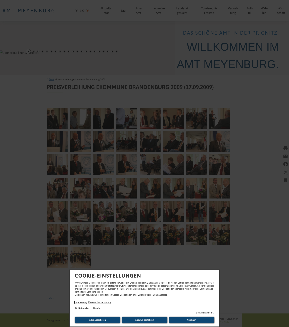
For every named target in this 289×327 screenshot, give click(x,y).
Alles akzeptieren (97, 320)
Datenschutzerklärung (100, 302)
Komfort (97, 308)
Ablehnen (191, 320)
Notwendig (83, 308)
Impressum (81, 302)
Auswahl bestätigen (144, 320)
